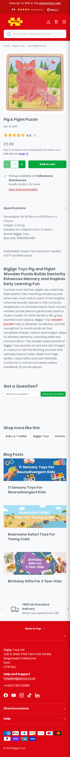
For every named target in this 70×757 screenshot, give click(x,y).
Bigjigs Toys (41, 436)
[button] (35, 10)
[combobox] (35, 34)
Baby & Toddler (16, 436)
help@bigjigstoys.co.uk (19, 678)
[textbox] (22, 394)
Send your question (53, 393)
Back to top (33, 628)
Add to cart (47, 164)
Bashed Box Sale (50, 3)
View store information (23, 189)
